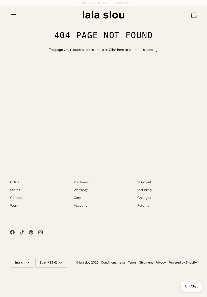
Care (77, 198)
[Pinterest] (31, 232)
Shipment (146, 262)
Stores (15, 190)
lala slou (84, 262)
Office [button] (14, 182)
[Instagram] (40, 232)
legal (122, 262)
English (19, 262)
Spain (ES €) (48, 262)
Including (144, 190)
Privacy (161, 262)
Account (80, 205)
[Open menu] (17, 14)
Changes (144, 198)
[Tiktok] (22, 232)
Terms (132, 262)
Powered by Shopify (182, 262)
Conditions (108, 262)
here (120, 50)
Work (14, 205)
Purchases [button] (81, 182)
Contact (16, 198)
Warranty (81, 190)
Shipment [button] (144, 182)
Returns (143, 205)
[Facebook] (12, 232)
